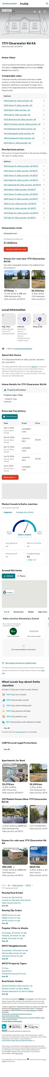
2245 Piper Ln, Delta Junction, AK (17, 143)
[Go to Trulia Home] (24, 3)
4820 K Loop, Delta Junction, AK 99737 (20, 204)
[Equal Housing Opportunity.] (28, 1059)
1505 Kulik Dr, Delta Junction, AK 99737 (20, 189)
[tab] (10, 416)
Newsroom (5, 1037)
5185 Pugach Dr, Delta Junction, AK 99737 (21, 166)
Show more (9, 477)
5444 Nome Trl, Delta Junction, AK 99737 (21, 194)
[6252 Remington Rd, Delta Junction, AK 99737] (15, 814)
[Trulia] (4, 1026)
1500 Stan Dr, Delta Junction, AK (17, 115)
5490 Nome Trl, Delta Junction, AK (18, 105)
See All (8, 728)
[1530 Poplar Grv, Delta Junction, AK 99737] (15, 855)
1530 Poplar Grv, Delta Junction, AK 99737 (21, 213)
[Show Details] (44, 100)
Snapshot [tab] (8, 512)
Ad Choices (15, 1039)
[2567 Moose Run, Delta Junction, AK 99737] (15, 773)
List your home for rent (16, 249)
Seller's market (24, 535)
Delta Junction (18, 885)
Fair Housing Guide (31, 1035)
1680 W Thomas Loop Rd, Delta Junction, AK (22, 124)
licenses (17, 1008)
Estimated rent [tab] (10, 233)
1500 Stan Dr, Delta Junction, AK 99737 (20, 208)
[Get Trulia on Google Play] (31, 1026)
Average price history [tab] (25, 512)
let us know (19, 1053)
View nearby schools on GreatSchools (20, 663)
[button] (47, 3)
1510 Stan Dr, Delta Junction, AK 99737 (20, 218)
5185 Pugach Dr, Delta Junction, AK (18, 101)
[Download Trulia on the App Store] (15, 1026)
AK (9, 885)
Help (44, 1037)
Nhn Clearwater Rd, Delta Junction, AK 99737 (22, 185)
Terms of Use (25, 1037)
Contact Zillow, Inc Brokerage (12, 1021)
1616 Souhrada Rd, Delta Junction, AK (19, 133)
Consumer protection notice (36, 1017)
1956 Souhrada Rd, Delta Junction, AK (19, 138)
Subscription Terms (35, 1037)
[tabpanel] (24, 270)
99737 (34, 367)
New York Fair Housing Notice (10, 1016)
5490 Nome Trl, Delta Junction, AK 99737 (21, 175)
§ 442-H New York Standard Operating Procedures (17, 1014)
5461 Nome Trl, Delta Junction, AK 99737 (21, 171)
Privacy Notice (6, 1039)
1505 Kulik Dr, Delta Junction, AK (17, 110)
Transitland (30, 999)
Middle (31, 612)
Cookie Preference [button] (25, 1039)
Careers (40, 1035)
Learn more (19, 732)
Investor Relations (14, 1037)
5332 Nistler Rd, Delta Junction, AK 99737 (21, 180)
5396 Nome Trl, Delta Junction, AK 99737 (21, 199)
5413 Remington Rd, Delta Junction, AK (20, 129)
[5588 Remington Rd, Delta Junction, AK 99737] (17, 279)
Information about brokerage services (16, 1017)
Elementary (19, 612)
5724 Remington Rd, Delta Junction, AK (20, 119)
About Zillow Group (18, 1035)
